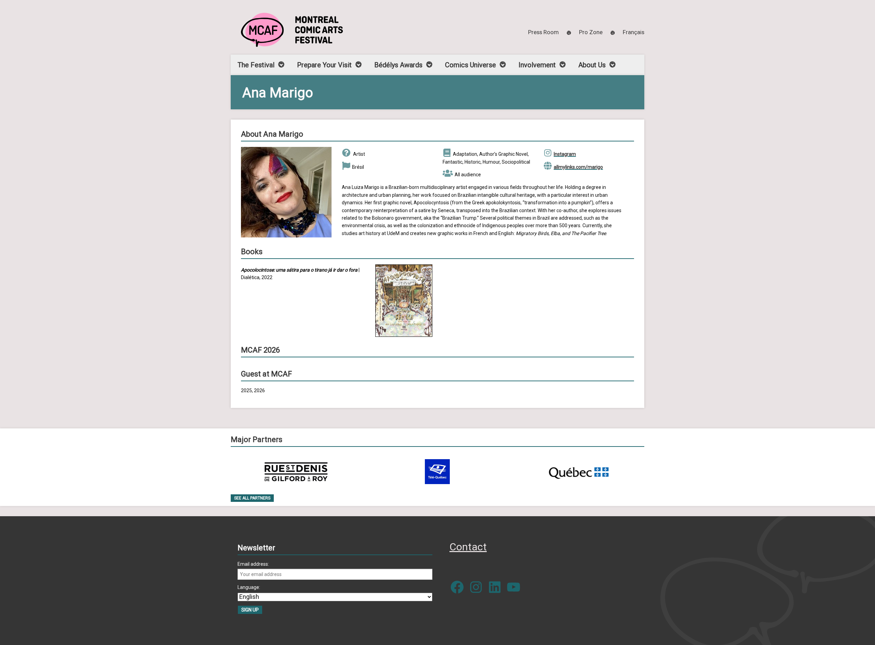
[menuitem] (633, 32)
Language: (249, 587)
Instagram (565, 154)
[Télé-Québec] (437, 471)
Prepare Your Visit (324, 65)
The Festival (256, 65)
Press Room (543, 32)
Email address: (253, 564)
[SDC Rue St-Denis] (296, 471)
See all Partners (252, 498)
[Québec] (578, 471)
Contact (468, 547)
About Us (592, 65)
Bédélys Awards (398, 65)
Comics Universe (470, 65)
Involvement (537, 65)
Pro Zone (591, 32)
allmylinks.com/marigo (578, 167)
